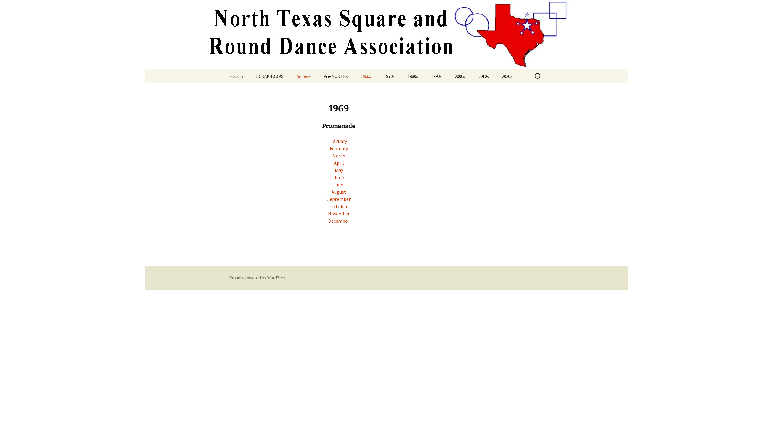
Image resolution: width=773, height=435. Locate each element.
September (339, 199)
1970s (389, 76)
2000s (460, 76)
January (339, 141)
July (339, 185)
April (339, 163)
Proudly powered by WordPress (258, 277)
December (338, 221)
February (339, 148)
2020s (507, 76)
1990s (436, 76)
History (236, 76)
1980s (413, 76)
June (339, 177)
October (339, 206)
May (339, 170)
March (338, 156)
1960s (366, 76)
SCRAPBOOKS (270, 76)
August (339, 192)
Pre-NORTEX (335, 76)
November (339, 214)
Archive (303, 76)
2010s (483, 76)
